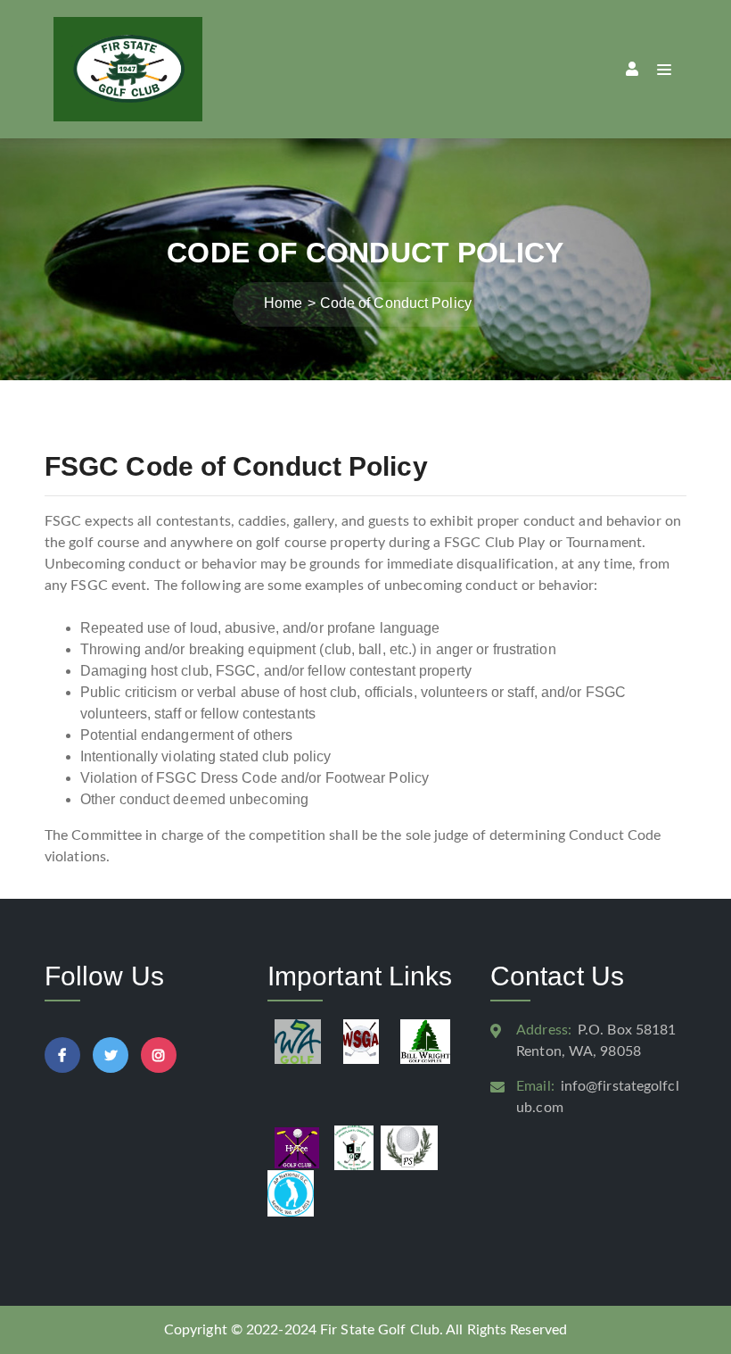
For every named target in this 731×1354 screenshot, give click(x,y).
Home (283, 303)
